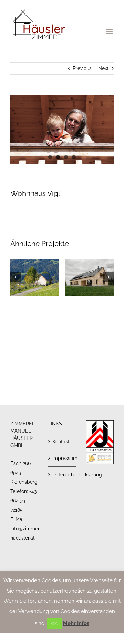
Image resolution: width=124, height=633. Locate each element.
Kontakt (61, 441)
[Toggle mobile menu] (110, 31)
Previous (82, 68)
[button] (15, 277)
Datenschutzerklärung (62, 475)
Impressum (62, 458)
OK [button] (54, 623)
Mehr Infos (76, 623)
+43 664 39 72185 (23, 501)
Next (103, 68)
